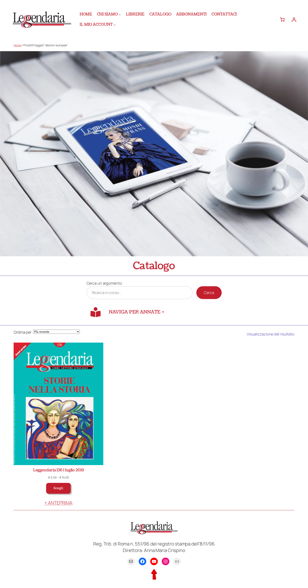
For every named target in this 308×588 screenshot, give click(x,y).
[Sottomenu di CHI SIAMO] (120, 14)
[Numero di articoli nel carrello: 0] (282, 19)
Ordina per (22, 332)
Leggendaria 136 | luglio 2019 (58, 470)
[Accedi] (294, 19)
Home (17, 45)
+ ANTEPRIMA (58, 503)
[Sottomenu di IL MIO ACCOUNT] (115, 24)
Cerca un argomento (104, 283)
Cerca (209, 292)
